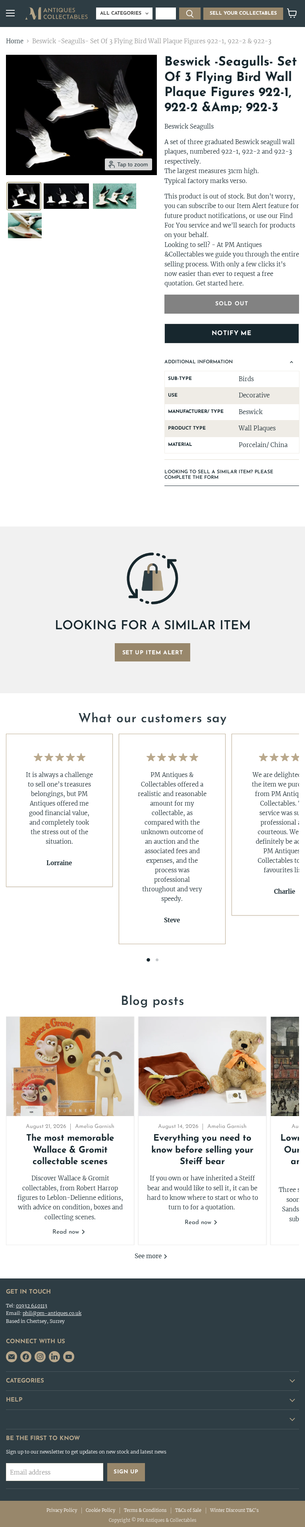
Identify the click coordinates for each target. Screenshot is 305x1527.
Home (14, 41)
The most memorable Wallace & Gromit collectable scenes (70, 1150)
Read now (66, 1232)
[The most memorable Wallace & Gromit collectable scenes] (70, 1066)
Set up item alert (152, 653)
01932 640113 (31, 1306)
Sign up (126, 1472)
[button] (24, 196)
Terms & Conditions (145, 1510)
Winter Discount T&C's (234, 1510)
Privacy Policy (61, 1510)
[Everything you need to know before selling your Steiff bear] (202, 1066)
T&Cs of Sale (188, 1510)
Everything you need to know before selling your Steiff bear (202, 1150)
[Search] (190, 13)
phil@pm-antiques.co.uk (52, 1313)
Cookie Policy (100, 1510)
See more (149, 1256)
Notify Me (232, 333)
